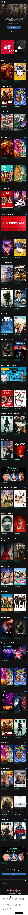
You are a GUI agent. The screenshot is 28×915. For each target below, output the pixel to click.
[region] (14, 905)
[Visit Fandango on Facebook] (8, 890)
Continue (18, 912)
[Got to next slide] (27, 47)
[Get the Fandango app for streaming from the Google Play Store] (18, 870)
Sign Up (14, 874)
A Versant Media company (17, 893)
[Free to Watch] (7, 71)
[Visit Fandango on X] (14, 890)
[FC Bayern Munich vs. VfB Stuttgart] (13, 47)
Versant (12, 897)
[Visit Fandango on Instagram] (16, 890)
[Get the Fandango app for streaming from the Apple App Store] (9, 870)
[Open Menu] (2, 2)
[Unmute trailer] (20, 32)
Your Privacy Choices (9, 912)
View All (25, 36)
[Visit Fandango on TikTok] (19, 890)
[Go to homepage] (9, 2)
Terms (5, 898)
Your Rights (22, 900)
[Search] (26, 2)
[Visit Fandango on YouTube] (11, 890)
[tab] (7, 31)
